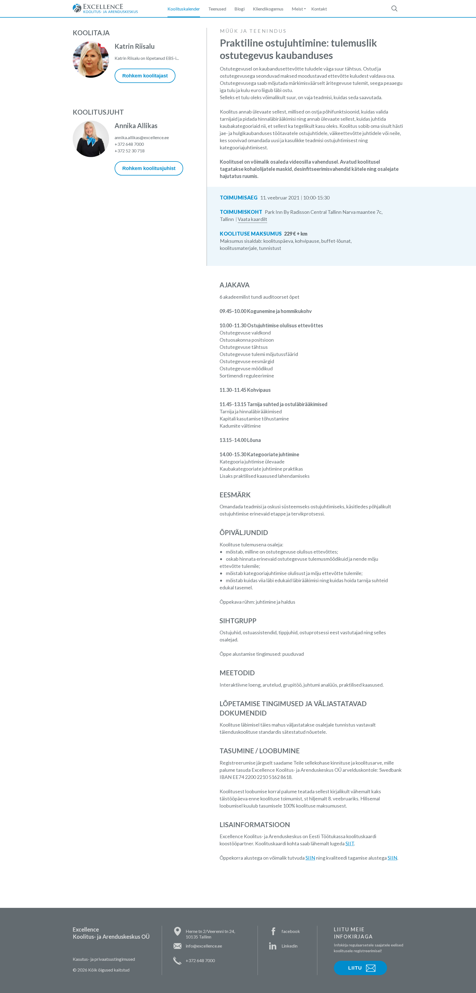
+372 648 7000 (129, 144)
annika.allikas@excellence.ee (142, 137)
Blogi (239, 8)
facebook (291, 931)
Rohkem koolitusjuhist (148, 168)
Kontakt (319, 8)
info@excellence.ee (204, 945)
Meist (297, 8)
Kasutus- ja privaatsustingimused (104, 959)
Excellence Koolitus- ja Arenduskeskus (105, 8)
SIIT (349, 843)
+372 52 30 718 (130, 150)
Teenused (217, 8)
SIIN (310, 858)
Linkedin (290, 945)
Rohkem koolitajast (145, 76)
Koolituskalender (183, 8)
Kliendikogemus (268, 8)
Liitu (355, 968)
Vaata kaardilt (252, 219)
